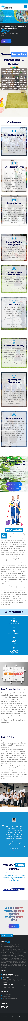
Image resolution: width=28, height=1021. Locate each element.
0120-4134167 (7, 996)
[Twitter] (4, 1007)
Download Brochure (14, 484)
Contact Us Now (14, 488)
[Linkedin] (7, 1007)
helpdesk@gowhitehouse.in (10, 998)
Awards (14, 642)
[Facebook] (2, 1007)
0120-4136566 (7, 994)
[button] (13, 851)
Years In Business (14, 633)
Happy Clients (14, 623)
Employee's (14, 652)
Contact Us (6, 41)
